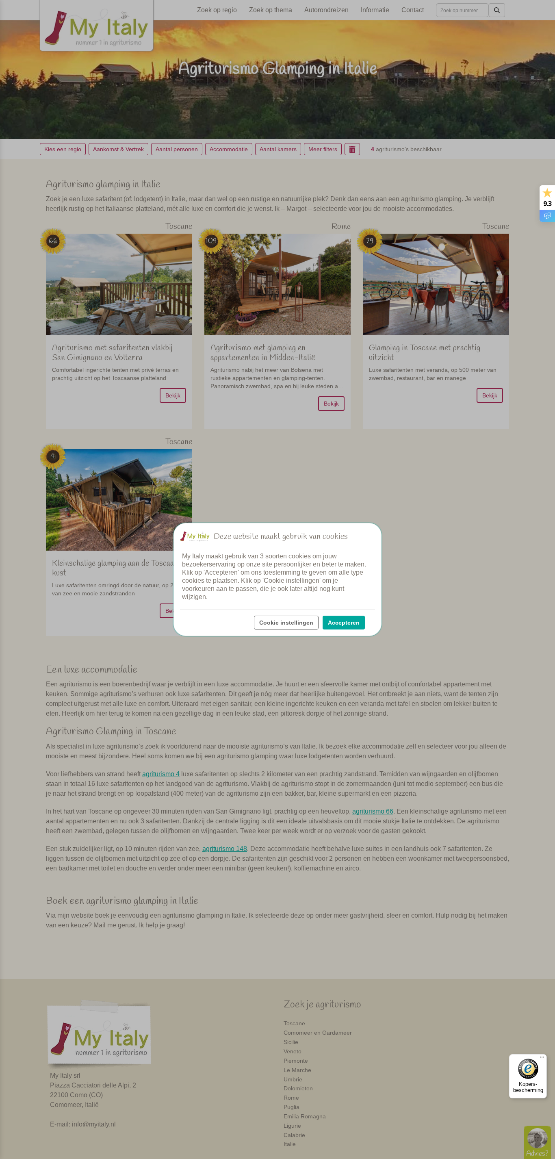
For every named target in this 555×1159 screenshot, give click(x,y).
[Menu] (542, 1059)
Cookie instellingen (286, 622)
